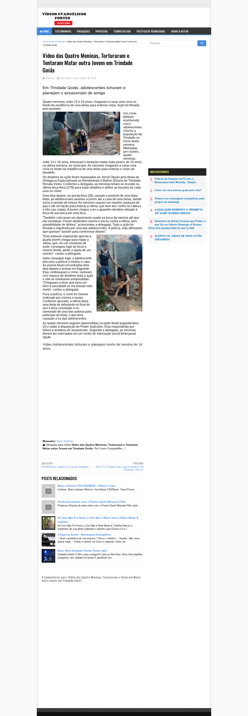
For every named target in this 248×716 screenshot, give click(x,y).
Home (45, 31)
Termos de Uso (122, 31)
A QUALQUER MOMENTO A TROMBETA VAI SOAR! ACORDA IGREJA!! (178, 211)
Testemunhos (63, 31)
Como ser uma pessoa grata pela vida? (178, 190)
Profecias (102, 31)
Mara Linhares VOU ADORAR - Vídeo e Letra (86, 485)
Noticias (68, 441)
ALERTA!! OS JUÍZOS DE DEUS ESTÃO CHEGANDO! (178, 238)
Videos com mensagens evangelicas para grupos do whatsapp (179, 200)
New (59, 441)
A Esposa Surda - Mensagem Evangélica (84, 534)
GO (202, 43)
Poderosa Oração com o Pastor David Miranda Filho (92, 501)
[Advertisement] (92, 686)
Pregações (83, 31)
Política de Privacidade (151, 31)
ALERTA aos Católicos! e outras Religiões (65, 466)
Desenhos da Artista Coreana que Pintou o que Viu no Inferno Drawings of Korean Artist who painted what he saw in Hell (177, 225)
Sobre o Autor (179, 31)
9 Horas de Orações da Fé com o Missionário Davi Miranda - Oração (175, 180)
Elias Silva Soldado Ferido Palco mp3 (82, 550)
